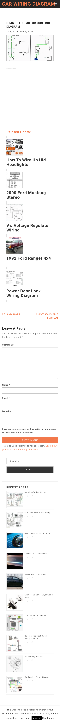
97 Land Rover (11, 314)
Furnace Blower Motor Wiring (38, 513)
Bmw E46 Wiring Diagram (36, 492)
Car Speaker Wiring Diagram (37, 677)
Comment (8, 345)
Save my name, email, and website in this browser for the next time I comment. (30, 431)
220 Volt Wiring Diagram (35, 615)
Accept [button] (36, 718)
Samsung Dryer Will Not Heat (38, 533)
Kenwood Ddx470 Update (36, 554)
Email (6, 398)
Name (6, 385)
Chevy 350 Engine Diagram (47, 316)
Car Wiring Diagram (28, 4)
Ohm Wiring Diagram (34, 656)
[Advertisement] (30, 100)
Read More (48, 718)
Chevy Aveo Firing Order (35, 574)
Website (6, 411)
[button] (55, 4)
